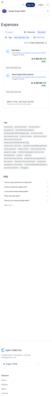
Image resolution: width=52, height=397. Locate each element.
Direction (36, 32)
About (3, 389)
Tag (18, 37)
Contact (4, 393)
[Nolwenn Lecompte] (7, 51)
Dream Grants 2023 (17, 11)
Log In (40, 5)
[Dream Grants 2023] (5, 11)
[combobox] (36, 43)
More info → (8, 205)
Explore (4, 384)
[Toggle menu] (47, 4)
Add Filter (40, 37)
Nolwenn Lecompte (22, 53)
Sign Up (30, 5)
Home (3, 380)
